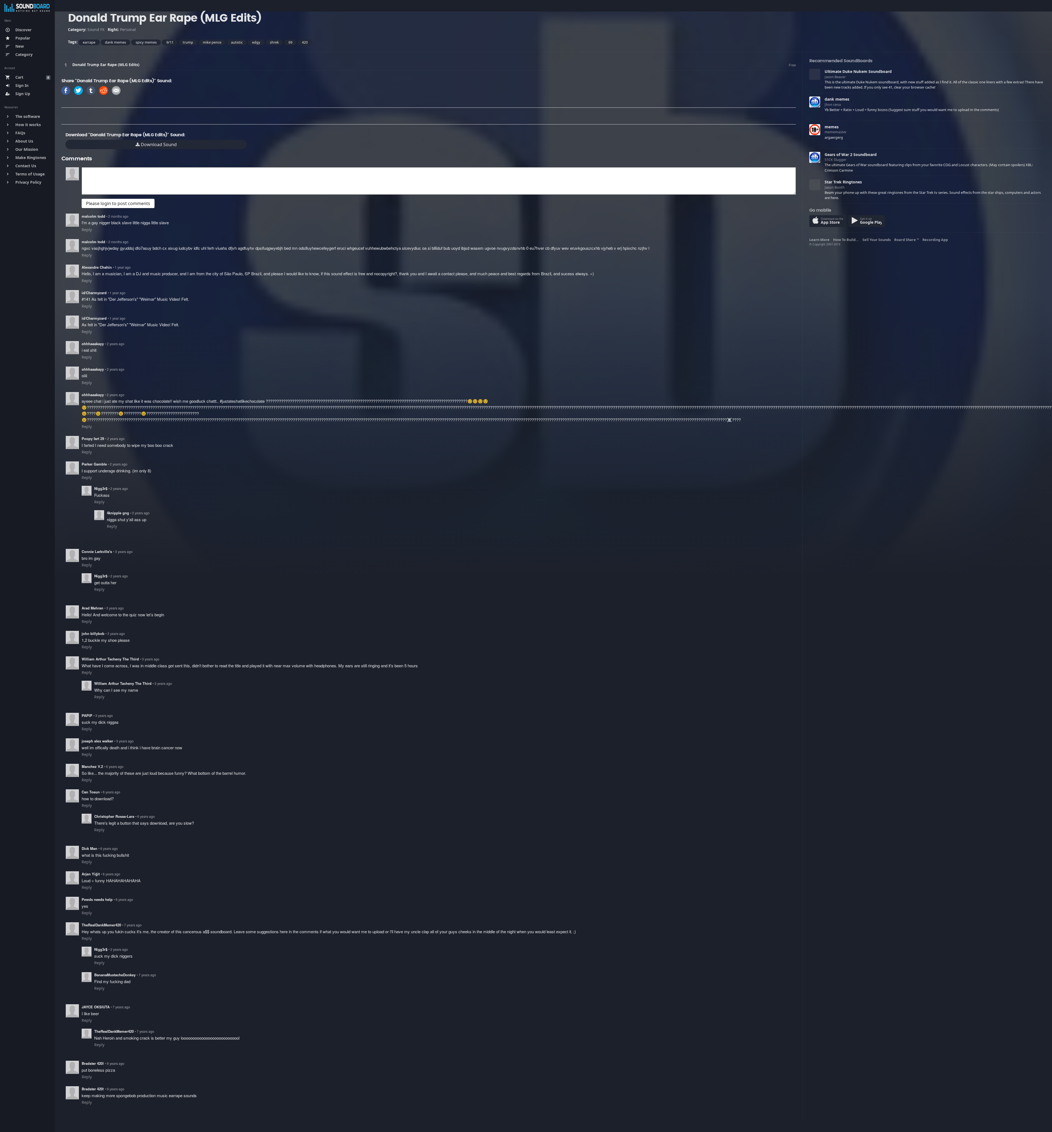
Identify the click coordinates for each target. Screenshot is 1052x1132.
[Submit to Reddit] (103, 90)
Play (67, 64)
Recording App (936, 239)
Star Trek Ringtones (843, 182)
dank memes (837, 99)
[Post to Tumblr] (91, 90)
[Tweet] (78, 90)
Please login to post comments (118, 203)
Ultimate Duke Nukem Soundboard (858, 71)
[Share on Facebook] (65, 90)
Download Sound (158, 144)
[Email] (116, 90)
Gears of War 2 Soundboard (851, 154)
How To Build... (847, 239)
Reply (87, 229)
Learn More (820, 239)
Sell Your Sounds (877, 239)
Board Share (906, 239)
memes (832, 126)
